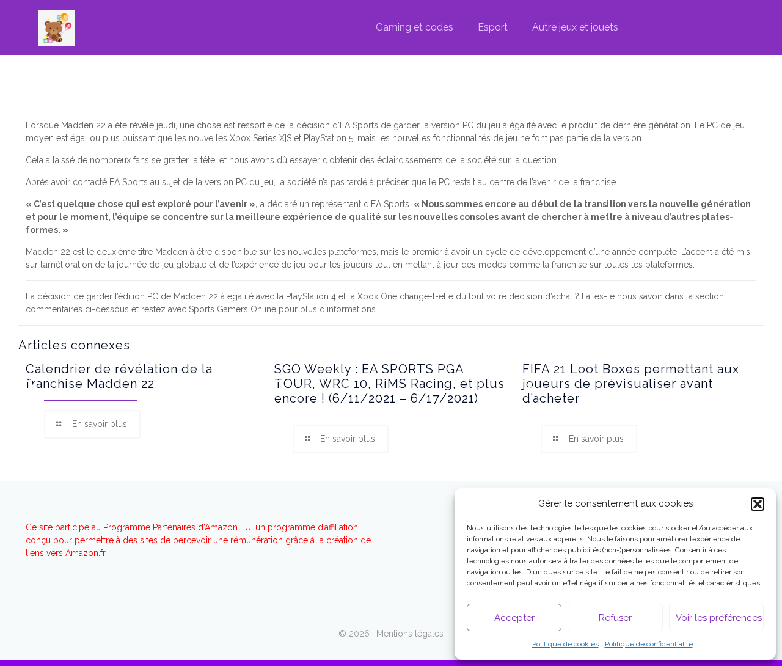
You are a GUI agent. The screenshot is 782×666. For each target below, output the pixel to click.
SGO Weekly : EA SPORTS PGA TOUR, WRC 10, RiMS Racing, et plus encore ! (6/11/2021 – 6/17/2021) (389, 384)
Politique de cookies (565, 644)
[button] (757, 504)
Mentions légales (410, 634)
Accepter (514, 617)
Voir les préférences (719, 617)
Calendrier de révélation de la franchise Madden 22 (119, 376)
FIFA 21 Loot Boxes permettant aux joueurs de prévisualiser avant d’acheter (630, 384)
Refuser (615, 617)
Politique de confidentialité (649, 644)
